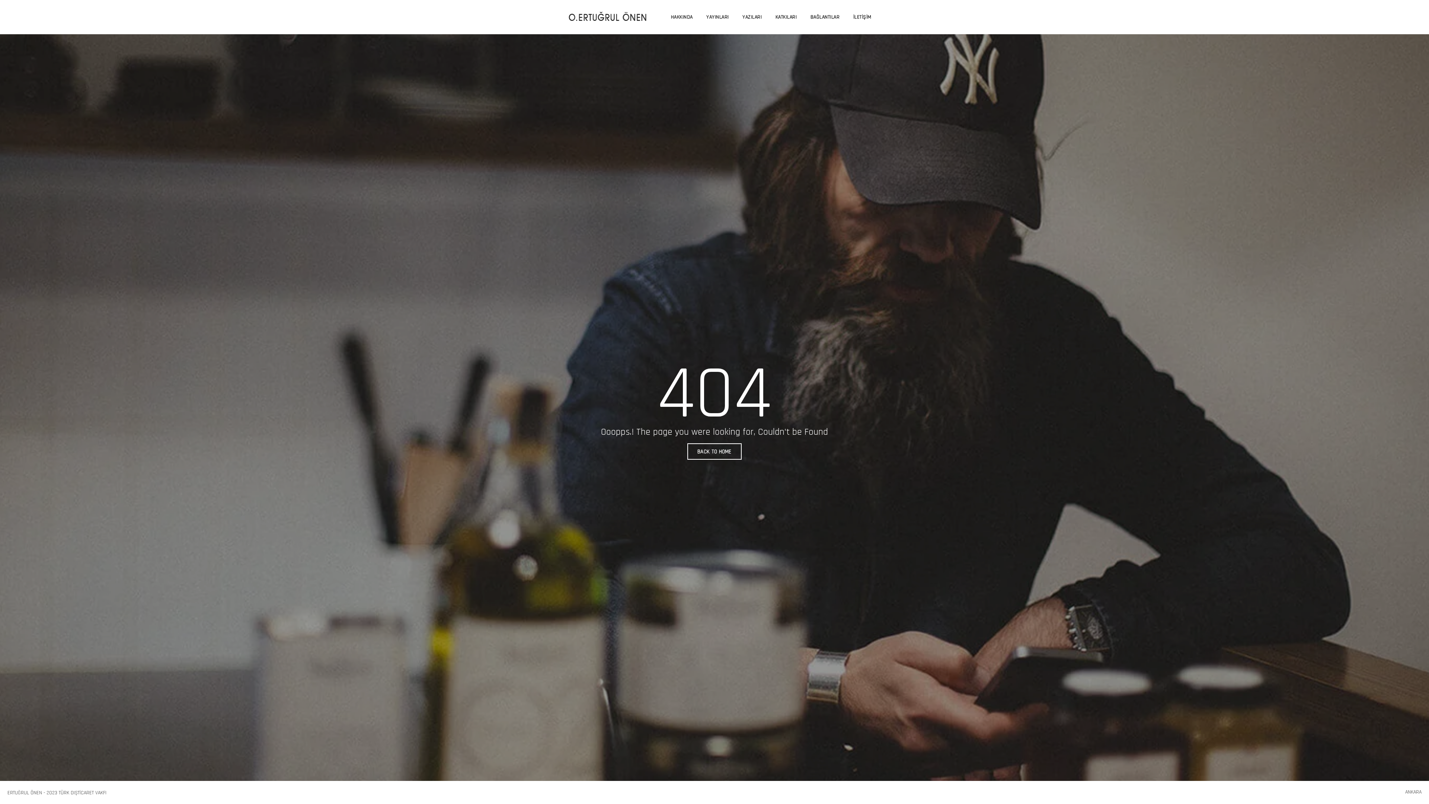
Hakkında (682, 17)
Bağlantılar (825, 17)
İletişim (862, 17)
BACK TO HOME (714, 451)
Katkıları (786, 17)
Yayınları (717, 17)
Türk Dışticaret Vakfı (82, 792)
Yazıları (752, 17)
